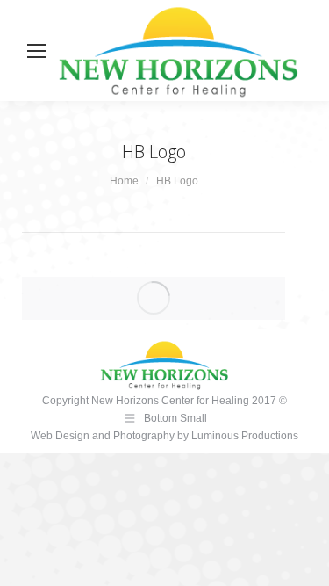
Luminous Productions (244, 436)
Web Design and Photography (104, 436)
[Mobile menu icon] (36, 50)
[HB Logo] (153, 298)
